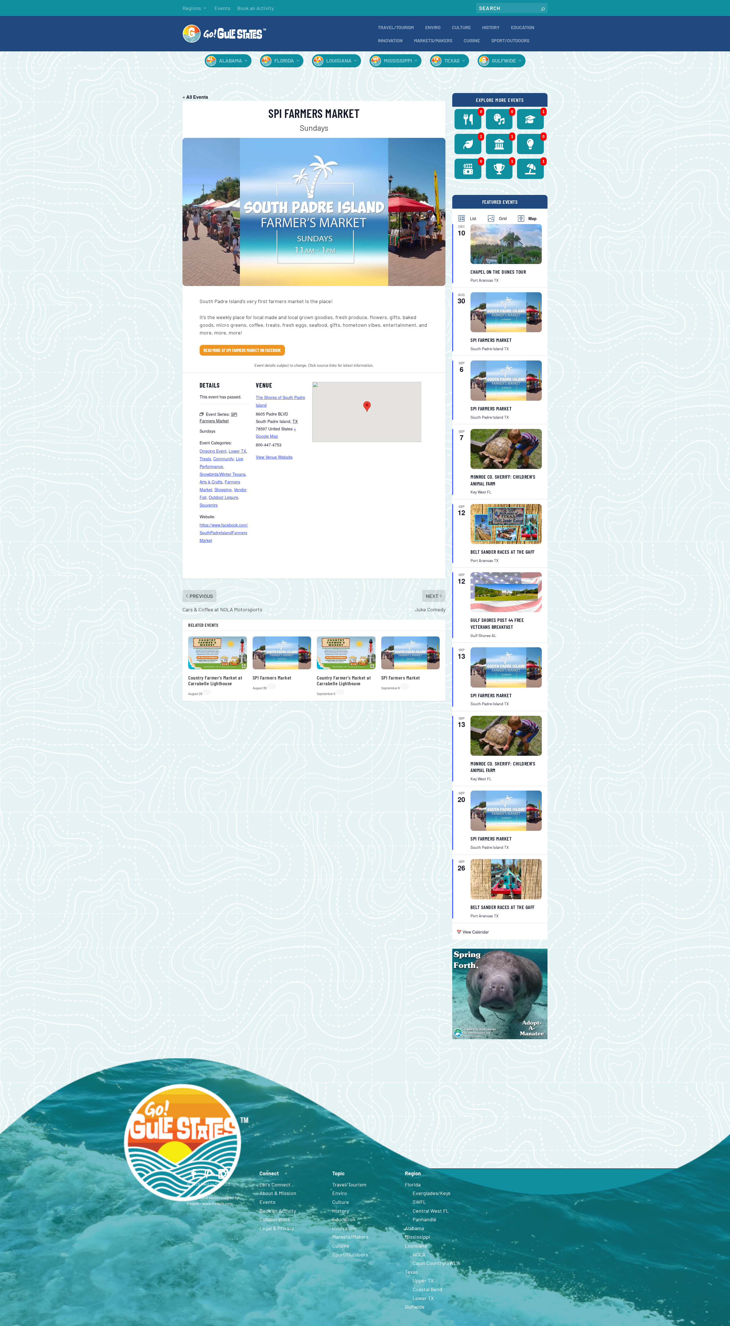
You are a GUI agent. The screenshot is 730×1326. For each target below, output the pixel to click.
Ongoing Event (213, 451)
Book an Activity (255, 8)
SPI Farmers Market (272, 677)
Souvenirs (209, 505)
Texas (452, 60)
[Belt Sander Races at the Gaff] (506, 524)
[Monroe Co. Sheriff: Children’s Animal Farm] (506, 449)
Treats (205, 459)
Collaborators (274, 1219)
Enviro (433, 27)
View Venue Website (274, 457)
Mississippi (398, 60)
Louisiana (339, 60)
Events (222, 8)
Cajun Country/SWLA (436, 1263)
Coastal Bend (427, 1289)
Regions (191, 8)
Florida (284, 60)
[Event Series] (207, 692)
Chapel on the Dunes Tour (498, 272)
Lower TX (237, 451)
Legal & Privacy (276, 1228)
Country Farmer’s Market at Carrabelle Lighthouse (215, 680)
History (491, 27)
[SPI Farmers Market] (506, 312)
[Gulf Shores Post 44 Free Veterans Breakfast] (506, 592)
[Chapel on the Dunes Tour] (506, 244)
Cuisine (472, 40)
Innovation (390, 40)
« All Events (195, 97)
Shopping (223, 489)
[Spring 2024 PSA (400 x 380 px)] (500, 1037)
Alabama (230, 60)
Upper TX (423, 1280)
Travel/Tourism (396, 27)
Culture (461, 27)
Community (223, 459)
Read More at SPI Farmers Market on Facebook (242, 350)
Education (522, 27)
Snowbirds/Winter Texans (223, 474)
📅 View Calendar (473, 932)
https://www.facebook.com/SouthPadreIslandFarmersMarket (224, 532)
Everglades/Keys (432, 1193)
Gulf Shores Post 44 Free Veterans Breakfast (497, 623)
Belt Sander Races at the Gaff (503, 552)
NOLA (419, 1254)
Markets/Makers (433, 40)
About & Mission (277, 1193)
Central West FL (431, 1211)
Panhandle (424, 1219)
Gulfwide (504, 60)
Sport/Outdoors (510, 40)
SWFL (419, 1202)
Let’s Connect (275, 1184)
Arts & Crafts (211, 482)
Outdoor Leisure (223, 497)
